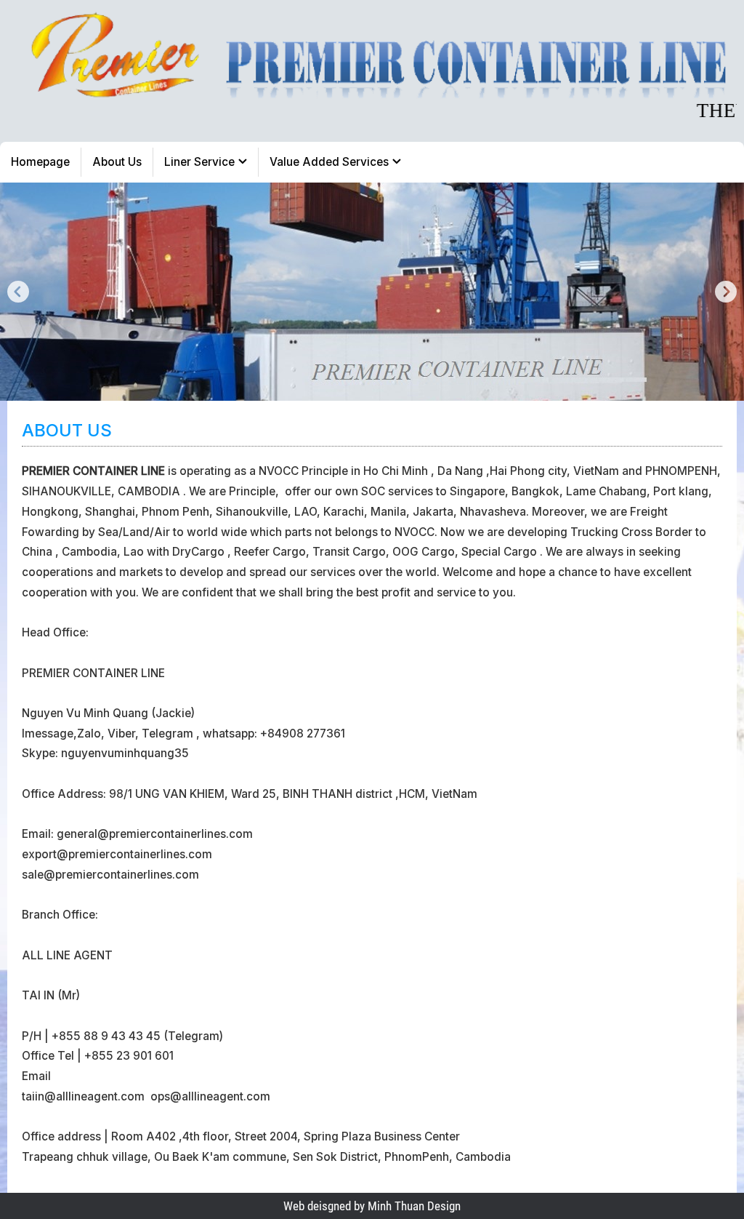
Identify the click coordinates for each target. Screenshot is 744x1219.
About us (117, 162)
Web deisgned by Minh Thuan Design (372, 1206)
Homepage (40, 162)
